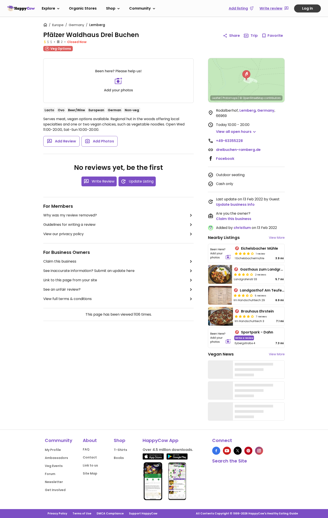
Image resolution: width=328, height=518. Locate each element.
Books (119, 458)
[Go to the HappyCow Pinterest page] (248, 451)
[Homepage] (21, 8)
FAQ (86, 449)
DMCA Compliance (110, 513)
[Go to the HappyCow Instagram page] (259, 451)
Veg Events (54, 466)
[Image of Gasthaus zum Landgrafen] (220, 274)
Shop (110, 8)
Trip (254, 35)
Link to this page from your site (70, 280)
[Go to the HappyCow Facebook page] (216, 451)
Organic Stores (83, 8)
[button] (246, 75)
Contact (90, 457)
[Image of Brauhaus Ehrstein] (220, 316)
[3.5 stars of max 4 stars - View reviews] (243, 274)
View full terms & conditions (67, 298)
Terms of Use (82, 513)
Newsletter (54, 482)
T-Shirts (120, 450)
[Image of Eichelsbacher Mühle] (220, 253)
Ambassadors (56, 458)
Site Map (90, 473)
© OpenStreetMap (252, 98)
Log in (307, 8)
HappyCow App (161, 440)
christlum (242, 227)
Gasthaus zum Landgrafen (264, 269)
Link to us (90, 465)
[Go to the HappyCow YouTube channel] (227, 451)
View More (277, 237)
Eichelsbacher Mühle (259, 248)
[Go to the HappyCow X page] (238, 451)
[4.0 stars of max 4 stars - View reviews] (244, 253)
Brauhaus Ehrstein (257, 311)
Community (140, 8)
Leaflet (216, 98)
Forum (50, 474)
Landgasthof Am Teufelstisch (267, 290)
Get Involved (55, 490)
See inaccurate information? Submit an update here (89, 270)
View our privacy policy (63, 233)
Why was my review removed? (70, 215)
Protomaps (230, 98)
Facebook (225, 158)
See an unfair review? (62, 289)
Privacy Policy (57, 513)
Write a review (244, 337)
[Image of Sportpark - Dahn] (220, 338)
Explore (48, 8)
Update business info (235, 204)
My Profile (53, 450)
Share (234, 35)
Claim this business (59, 261)
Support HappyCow (143, 513)
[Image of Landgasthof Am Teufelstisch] (220, 295)
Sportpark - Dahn (257, 332)
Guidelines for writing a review (69, 224)
